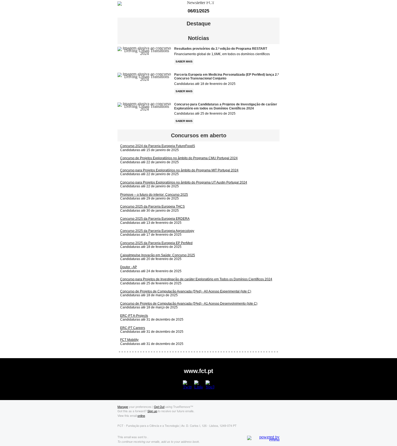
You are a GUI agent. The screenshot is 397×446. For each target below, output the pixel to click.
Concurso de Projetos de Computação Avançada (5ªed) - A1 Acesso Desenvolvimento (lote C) (188, 303)
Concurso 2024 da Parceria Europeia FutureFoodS (157, 146)
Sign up (152, 411)
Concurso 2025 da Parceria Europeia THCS (152, 206)
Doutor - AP (128, 267)
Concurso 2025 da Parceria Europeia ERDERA (155, 219)
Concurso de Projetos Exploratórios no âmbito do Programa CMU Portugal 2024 (179, 158)
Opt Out (159, 406)
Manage (122, 406)
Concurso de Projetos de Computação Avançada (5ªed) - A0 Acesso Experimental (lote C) (185, 291)
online (141, 415)
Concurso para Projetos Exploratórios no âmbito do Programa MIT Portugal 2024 (179, 170)
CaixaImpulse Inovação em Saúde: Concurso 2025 (157, 255)
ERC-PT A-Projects (134, 316)
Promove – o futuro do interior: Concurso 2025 (154, 195)
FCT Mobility (129, 340)
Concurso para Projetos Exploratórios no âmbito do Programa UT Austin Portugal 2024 (183, 182)
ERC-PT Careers (132, 328)
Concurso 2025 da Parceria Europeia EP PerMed (156, 243)
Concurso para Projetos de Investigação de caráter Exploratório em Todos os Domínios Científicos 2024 (196, 279)
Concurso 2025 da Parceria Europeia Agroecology (157, 231)
